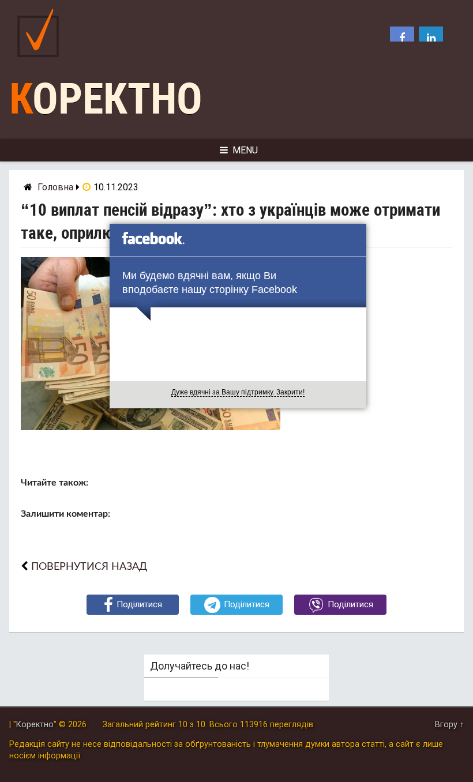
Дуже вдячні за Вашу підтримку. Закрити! (238, 392)
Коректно (105, 99)
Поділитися (139, 604)
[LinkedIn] (431, 39)
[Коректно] (41, 59)
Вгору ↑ (449, 725)
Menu (245, 150)
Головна (55, 187)
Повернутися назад (89, 567)
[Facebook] (402, 39)
